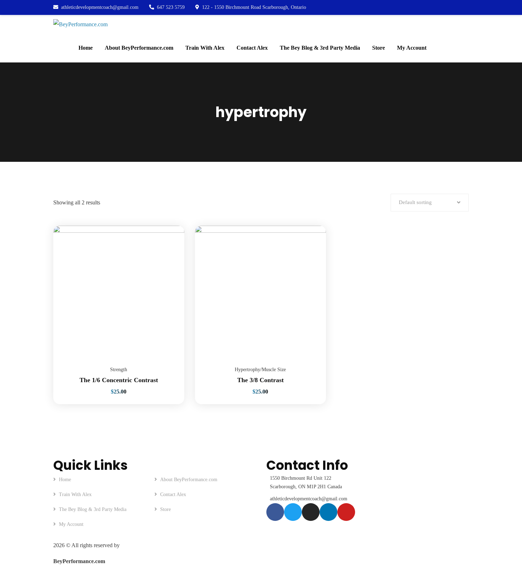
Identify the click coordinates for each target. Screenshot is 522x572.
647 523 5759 (171, 7)
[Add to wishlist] (170, 243)
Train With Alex (75, 494)
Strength (118, 369)
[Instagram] (311, 512)
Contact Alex (173, 494)
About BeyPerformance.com (188, 479)
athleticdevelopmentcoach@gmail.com (99, 7)
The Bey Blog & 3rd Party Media (92, 509)
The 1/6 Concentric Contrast (119, 380)
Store (165, 509)
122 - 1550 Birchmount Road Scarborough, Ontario (254, 7)
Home (65, 479)
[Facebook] (275, 512)
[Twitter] (293, 512)
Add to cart (170, 226)
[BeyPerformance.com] (80, 23)
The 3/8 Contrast (260, 380)
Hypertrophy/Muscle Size (260, 369)
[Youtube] (346, 512)
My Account (71, 524)
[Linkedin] (328, 512)
